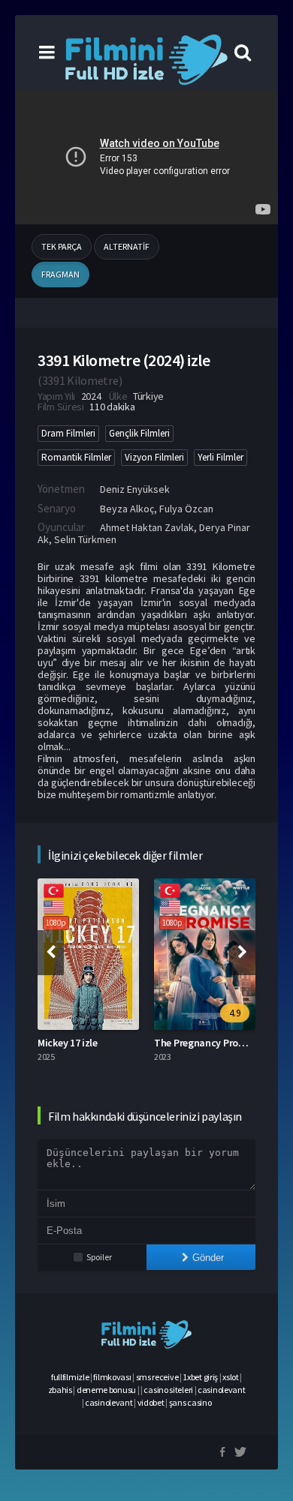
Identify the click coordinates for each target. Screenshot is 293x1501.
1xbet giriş (200, 1376)
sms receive (157, 1376)
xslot (230, 1376)
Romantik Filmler (76, 457)
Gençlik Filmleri (139, 433)
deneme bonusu (106, 1389)
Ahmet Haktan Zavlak (147, 527)
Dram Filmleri (68, 433)
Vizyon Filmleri (154, 457)
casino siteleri (168, 1389)
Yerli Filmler (220, 457)
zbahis (60, 1389)
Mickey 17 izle (68, 1042)
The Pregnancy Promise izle (215, 1042)
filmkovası (112, 1376)
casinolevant (221, 1389)
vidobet (151, 1402)
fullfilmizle (70, 1376)
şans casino (190, 1402)
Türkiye (148, 396)
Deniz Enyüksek (135, 489)
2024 (91, 396)
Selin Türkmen (85, 539)
